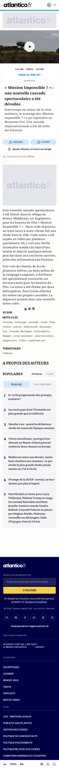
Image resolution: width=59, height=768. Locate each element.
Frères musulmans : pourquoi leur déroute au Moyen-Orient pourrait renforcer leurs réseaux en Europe (30, 442)
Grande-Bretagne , (22, 331)
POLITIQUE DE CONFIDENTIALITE (20, 736)
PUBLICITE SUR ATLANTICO (17, 723)
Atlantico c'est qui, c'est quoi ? (20, 644)
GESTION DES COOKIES (15, 729)
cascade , (35, 322)
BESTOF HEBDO (11, 699)
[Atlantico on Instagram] (43, 617)
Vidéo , (24, 340)
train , (45, 322)
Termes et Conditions (36, 601)
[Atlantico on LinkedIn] (34, 617)
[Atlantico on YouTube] (52, 617)
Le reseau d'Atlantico (15, 647)
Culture (40, 69)
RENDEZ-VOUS (11, 680)
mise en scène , (45, 336)
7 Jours (50, 373)
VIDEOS (7, 686)
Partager (18, 142)
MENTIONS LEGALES (20, 716)
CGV (5, 716)
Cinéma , (9, 322)
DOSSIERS (8, 673)
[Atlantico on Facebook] (25, 617)
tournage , (22, 322)
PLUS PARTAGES (42, 384)
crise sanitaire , (24, 336)
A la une (19, 69)
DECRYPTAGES (11, 667)
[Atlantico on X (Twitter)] (15, 617)
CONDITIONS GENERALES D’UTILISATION (24, 755)
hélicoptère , (42, 331)
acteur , (18, 327)
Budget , (8, 336)
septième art (37, 340)
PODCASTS (9, 693)
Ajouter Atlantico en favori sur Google (31, 149)
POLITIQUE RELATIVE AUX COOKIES (21, 749)
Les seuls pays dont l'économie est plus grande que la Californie (29, 411)
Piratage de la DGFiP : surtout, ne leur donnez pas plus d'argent (31, 481)
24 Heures (36, 373)
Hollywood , (31, 327)
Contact (39, 647)
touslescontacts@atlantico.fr (29, 626)
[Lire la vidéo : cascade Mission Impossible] (29, 46)
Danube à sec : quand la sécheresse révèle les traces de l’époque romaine (31, 426)
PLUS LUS (16, 384)
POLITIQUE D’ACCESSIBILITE (17, 742)
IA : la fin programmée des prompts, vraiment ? (30, 397)
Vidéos (29, 69)
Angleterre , (11, 340)
